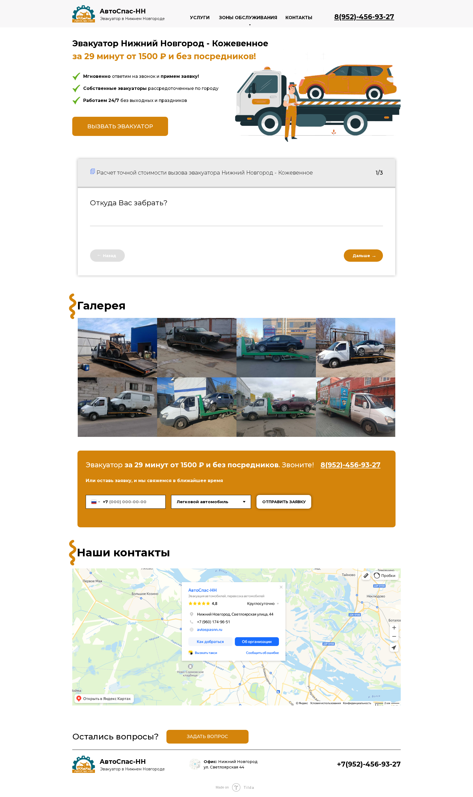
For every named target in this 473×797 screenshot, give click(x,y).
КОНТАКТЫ (298, 17)
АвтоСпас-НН (123, 11)
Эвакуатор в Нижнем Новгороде (132, 18)
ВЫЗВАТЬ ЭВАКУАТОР (120, 126)
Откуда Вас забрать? (129, 202)
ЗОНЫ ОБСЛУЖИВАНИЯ (248, 17)
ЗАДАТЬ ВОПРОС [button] (207, 736)
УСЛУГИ (200, 17)
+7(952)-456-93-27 (369, 764)
